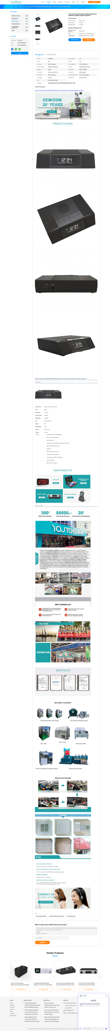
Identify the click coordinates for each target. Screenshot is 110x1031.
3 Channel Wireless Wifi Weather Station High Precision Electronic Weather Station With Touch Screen (32, 1005)
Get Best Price (75, 39)
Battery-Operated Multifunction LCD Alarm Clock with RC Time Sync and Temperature (52, 1005)
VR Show (12, 1007)
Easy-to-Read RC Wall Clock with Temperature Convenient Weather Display (52, 1012)
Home (11, 1003)
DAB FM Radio (20, 21)
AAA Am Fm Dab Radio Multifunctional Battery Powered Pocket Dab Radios (20, 985)
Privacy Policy (13, 1015)
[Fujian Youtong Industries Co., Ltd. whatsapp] (16, 49)
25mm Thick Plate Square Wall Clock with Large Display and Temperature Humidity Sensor (52, 1019)
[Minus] (106, 996)
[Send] (106, 1028)
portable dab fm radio (41, 916)
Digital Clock (20, 18)
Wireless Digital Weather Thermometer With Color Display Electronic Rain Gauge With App (32, 1019)
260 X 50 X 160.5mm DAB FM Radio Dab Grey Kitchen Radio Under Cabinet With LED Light (87, 985)
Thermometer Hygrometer (20, 27)
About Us (12, 1009)
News (11, 1011)
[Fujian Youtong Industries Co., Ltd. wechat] (19, 49)
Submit (42, 942)
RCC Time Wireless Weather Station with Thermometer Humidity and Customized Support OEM (31, 1012)
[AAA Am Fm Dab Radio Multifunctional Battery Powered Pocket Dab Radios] (20, 970)
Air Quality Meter (20, 24)
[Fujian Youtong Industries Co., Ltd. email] (12, 49)
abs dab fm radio (71, 916)
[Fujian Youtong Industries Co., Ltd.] (16, 2)
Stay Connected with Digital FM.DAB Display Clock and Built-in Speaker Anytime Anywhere (59, 90)
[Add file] (80, 1028)
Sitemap (12, 1013)
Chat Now (94, 2)
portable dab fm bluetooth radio (56, 916)
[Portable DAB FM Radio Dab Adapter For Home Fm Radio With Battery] (43, 970)
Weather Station (20, 15)
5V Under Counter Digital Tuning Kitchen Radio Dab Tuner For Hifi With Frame (65, 985)
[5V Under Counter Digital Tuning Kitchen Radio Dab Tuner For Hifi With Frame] (65, 970)
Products (12, 1005)
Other (20, 30)
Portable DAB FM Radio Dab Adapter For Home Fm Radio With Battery (43, 985)
